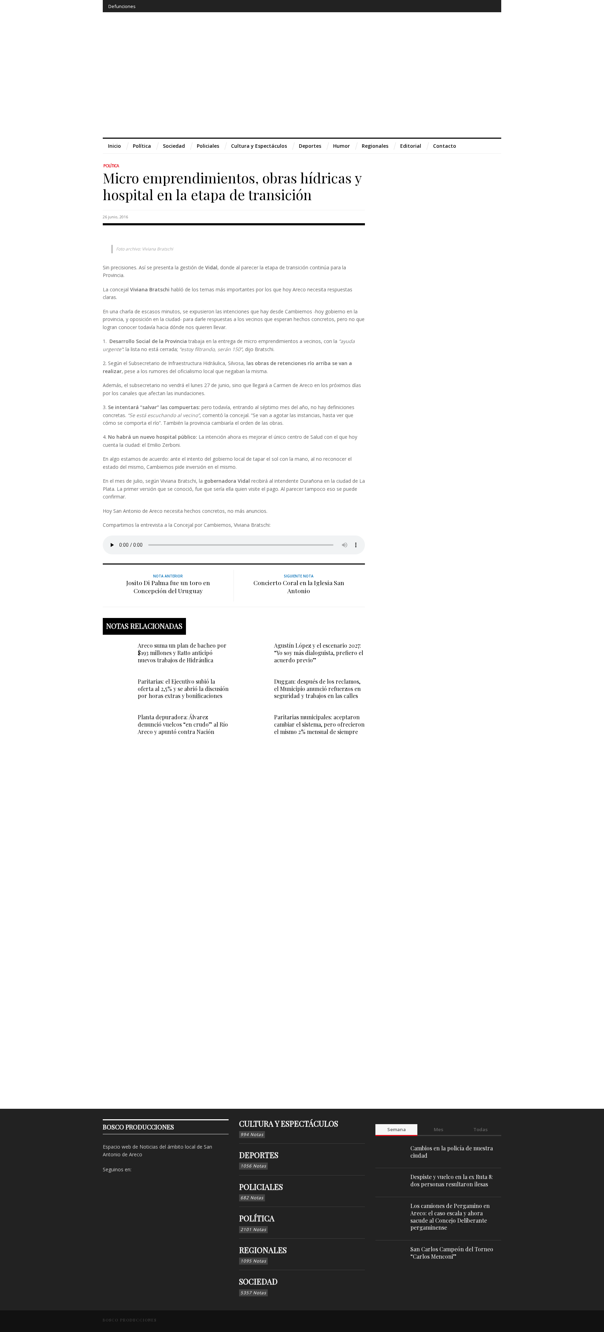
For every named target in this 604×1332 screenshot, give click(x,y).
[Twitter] (464, 6)
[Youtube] (476, 6)
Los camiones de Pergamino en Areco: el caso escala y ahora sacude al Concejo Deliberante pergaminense (450, 1216)
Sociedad (258, 1281)
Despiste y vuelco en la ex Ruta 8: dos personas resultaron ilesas (451, 1180)
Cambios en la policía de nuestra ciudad (451, 1151)
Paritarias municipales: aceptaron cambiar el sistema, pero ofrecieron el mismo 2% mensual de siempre (319, 724)
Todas (480, 1129)
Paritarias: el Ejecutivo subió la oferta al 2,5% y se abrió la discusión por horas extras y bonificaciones (183, 689)
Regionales (263, 1250)
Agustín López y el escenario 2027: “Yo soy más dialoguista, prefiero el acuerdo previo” (318, 653)
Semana (396, 1129)
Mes (438, 1129)
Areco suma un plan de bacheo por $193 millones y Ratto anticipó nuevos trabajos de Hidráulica (182, 653)
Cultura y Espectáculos (288, 1123)
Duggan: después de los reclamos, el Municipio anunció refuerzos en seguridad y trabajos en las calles (317, 689)
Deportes (258, 1155)
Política (111, 166)
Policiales (261, 1186)
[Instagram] (451, 6)
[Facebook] (438, 6)
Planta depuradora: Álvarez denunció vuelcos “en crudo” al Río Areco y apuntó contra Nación (183, 724)
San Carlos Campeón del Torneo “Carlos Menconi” (451, 1252)
